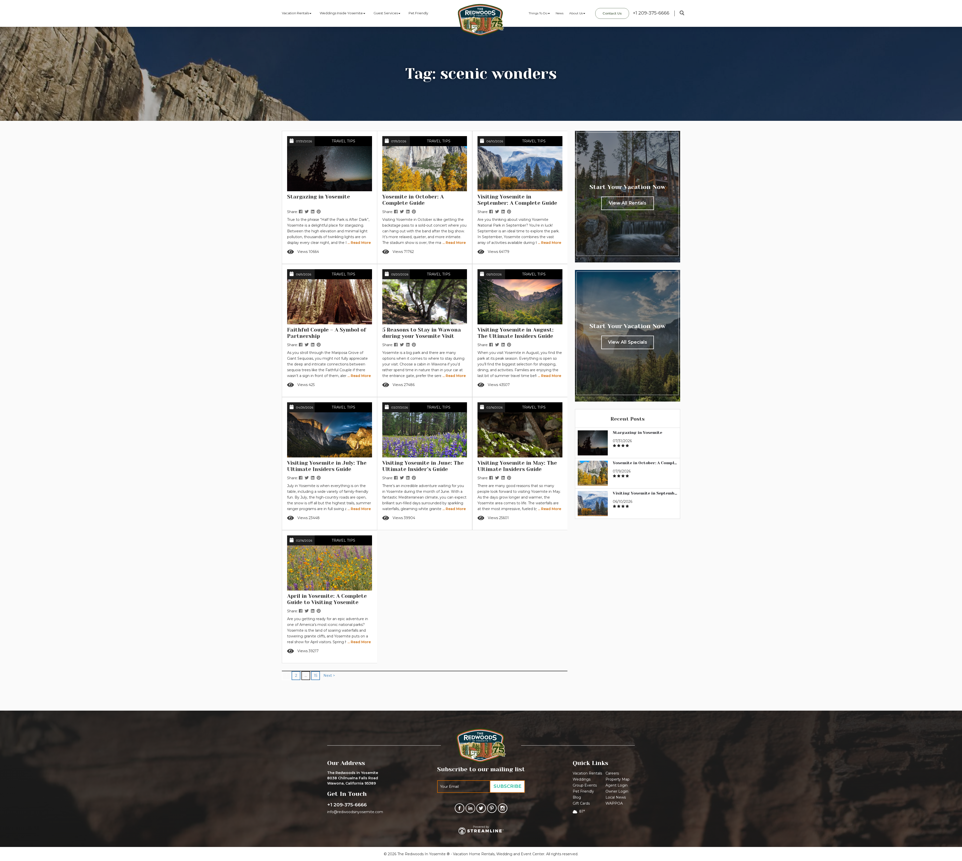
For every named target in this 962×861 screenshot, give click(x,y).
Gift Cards (581, 803)
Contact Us (612, 13)
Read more (352, 253)
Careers (612, 773)
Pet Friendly (418, 13)
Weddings (581, 779)
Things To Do (538, 13)
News (559, 13)
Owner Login (617, 791)
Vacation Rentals (295, 13)
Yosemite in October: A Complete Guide (645, 463)
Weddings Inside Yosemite (341, 13)
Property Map (618, 779)
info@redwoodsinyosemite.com (355, 812)
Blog (577, 797)
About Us (576, 13)
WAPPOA (614, 803)
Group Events (585, 785)
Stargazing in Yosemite (637, 432)
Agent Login (617, 785)
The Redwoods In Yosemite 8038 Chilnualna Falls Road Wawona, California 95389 (352, 778)
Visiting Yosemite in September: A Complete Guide (645, 493)
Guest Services (386, 13)
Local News (616, 797)
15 (315, 675)
